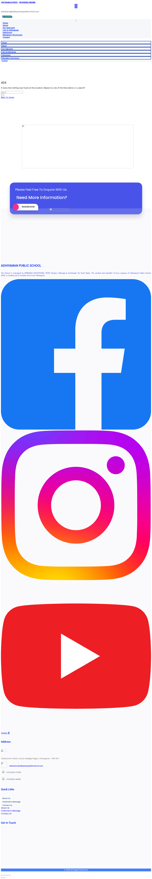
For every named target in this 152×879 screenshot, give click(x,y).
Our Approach (9, 28)
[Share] (7, 875)
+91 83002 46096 (27, 2)
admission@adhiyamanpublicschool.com (25, 766)
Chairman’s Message (11, 802)
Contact (6, 37)
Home (5, 23)
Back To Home (7, 97)
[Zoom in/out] (2, 875)
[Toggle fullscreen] (4, 875)
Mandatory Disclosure (12, 35)
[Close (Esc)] (9, 875)
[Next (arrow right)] (4, 877)
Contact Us (7, 805)
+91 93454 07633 (9, 2)
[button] (76, 39)
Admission (7, 32)
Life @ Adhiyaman (11, 30)
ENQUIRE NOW (28, 206)
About (5, 25)
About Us (6, 798)
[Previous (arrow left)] (2, 877)
